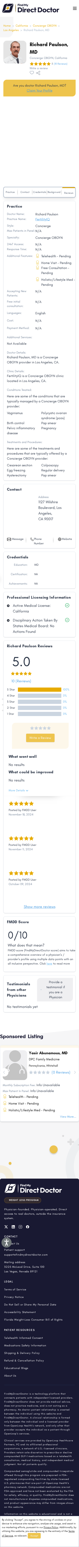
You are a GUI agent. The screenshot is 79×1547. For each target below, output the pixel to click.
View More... (68, 1116)
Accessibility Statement (20, 1312)
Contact (24, 192)
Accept (34, 1535)
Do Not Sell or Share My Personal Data (30, 1304)
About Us (10, 1375)
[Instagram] (20, 1227)
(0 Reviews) (61, 1072)
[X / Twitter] (6, 1227)
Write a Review (40, 738)
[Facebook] (27, 1227)
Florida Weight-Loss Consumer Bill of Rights (33, 1319)
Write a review (39, 68)
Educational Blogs (16, 1368)
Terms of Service (15, 1289)
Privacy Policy (51, 1527)
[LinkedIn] (13, 1227)
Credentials (39, 192)
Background (54, 192)
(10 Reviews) (60, 63)
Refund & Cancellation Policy (24, 1360)
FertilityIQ (42, 219)
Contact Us (11, 1243)
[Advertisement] (39, 142)
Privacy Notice (14, 1297)
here (49, 963)
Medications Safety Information (25, 1345)
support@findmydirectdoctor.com (26, 1254)
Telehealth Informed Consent (23, 1337)
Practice (10, 192)
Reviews (68, 192)
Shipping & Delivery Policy (22, 1353)
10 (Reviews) (21, 681)
